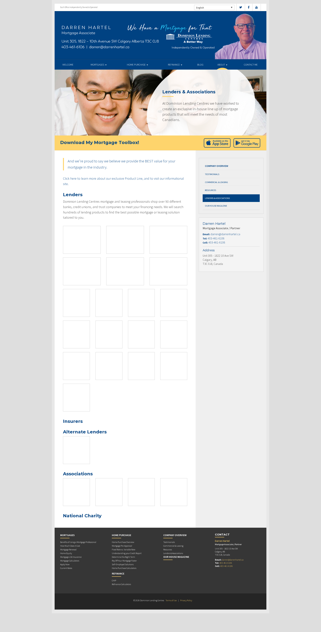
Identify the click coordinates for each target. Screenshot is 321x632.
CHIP (114, 580)
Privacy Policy (186, 600)
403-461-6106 (216, 238)
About (221, 64)
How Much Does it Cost (70, 545)
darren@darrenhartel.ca (225, 234)
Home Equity (66, 553)
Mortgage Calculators (69, 560)
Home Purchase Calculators (124, 568)
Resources (210, 190)
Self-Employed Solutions (123, 564)
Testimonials (212, 174)
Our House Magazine (216, 205)
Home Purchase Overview (123, 542)
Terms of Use (171, 600)
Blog (200, 64)
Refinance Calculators (121, 584)
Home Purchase (136, 64)
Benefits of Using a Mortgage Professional (78, 542)
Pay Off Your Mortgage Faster (124, 560)
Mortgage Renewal (68, 549)
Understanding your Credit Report (127, 553)
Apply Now (64, 564)
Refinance (174, 64)
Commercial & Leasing (216, 182)
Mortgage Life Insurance (71, 557)
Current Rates (66, 568)
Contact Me (251, 64)
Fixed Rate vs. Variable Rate (123, 549)
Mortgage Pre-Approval (122, 545)
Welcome (67, 64)
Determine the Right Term (123, 557)
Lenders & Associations (217, 198)
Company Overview (216, 166)
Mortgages (98, 64)
